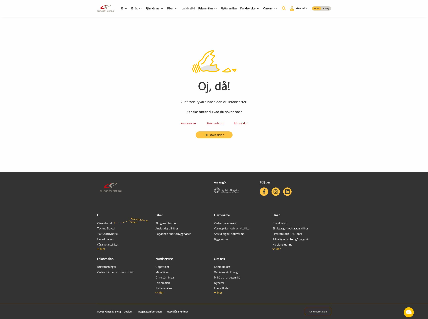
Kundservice (247, 8)
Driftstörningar (106, 267)
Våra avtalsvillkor (108, 244)
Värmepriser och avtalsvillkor (232, 228)
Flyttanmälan (229, 8)
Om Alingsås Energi (226, 272)
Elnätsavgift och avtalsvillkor (290, 228)
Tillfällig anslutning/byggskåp (291, 239)
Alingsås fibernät (166, 223)
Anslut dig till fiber (166, 228)
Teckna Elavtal (106, 228)
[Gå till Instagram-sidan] (276, 191)
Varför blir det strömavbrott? (115, 272)
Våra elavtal (104, 223)
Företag (326, 8)
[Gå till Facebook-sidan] (264, 191)
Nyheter (219, 283)
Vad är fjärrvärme (225, 223)
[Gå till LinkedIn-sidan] (287, 191)
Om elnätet (279, 223)
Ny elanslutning (282, 244)
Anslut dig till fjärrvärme (229, 234)
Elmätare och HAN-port (287, 234)
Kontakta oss (222, 267)
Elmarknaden (105, 239)
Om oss (268, 8)
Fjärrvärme (152, 8)
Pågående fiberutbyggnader (173, 234)
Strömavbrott (215, 123)
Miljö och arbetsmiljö (227, 277)
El (122, 8)
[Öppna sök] (283, 8)
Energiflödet (221, 288)
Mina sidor (241, 123)
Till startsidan (214, 135)
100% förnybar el (107, 234)
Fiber (170, 8)
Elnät (134, 8)
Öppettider (162, 267)
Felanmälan (205, 8)
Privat (316, 8)
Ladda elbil (188, 8)
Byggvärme (221, 239)
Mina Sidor (162, 272)
